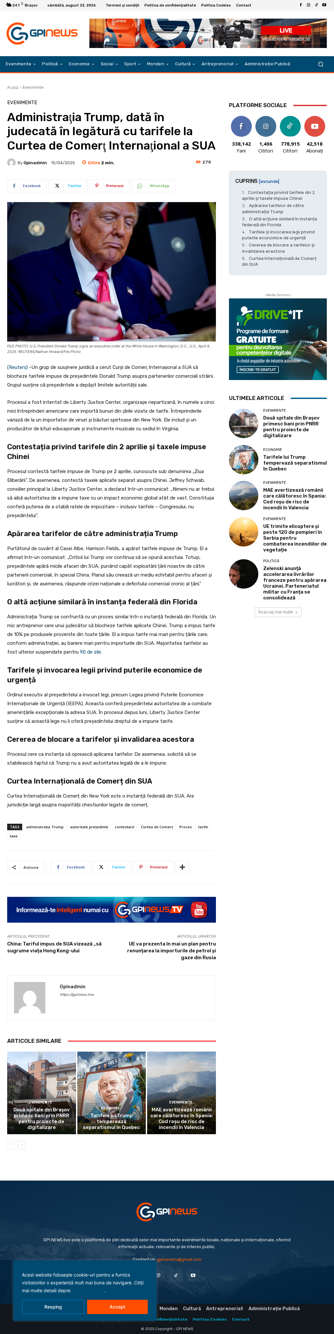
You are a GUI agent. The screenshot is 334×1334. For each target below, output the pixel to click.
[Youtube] (324, 5)
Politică (271, 561)
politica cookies (88, 1290)
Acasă (12, 87)
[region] (85, 1290)
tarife (203, 826)
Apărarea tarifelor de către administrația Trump (273, 208)
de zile (94, 652)
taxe (14, 836)
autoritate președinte (89, 826)
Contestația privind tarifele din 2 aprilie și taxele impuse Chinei (278, 195)
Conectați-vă (266, 121)
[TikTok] (316, 5)
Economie (110, 1108)
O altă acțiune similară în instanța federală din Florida (279, 222)
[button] (320, 64)
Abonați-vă (314, 118)
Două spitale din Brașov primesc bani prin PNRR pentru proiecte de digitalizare (41, 1118)
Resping (53, 1307)
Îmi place (241, 118)
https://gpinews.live (77, 994)
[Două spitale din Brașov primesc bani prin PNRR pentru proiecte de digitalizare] (41, 1093)
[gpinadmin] (12, 162)
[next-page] (22, 1145)
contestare (124, 826)
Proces (185, 826)
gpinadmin (35, 163)
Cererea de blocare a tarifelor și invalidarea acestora (278, 248)
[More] (182, 867)
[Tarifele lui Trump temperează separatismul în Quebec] (111, 1093)
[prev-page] (11, 1145)
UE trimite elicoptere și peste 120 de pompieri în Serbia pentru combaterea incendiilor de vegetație (295, 538)
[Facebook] (301, 5)
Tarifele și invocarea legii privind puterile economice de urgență (278, 235)
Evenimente (33, 87)
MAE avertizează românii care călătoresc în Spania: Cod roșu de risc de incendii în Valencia (181, 1118)
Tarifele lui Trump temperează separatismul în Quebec (111, 1121)
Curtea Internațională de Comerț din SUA (279, 261)
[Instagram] (308, 5)
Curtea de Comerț (157, 826)
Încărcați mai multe (275, 612)
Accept (117, 1307)
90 (82, 652)
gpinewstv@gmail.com (179, 1259)
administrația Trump (45, 826)
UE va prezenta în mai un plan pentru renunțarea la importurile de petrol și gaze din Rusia (171, 951)
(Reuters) (17, 367)
